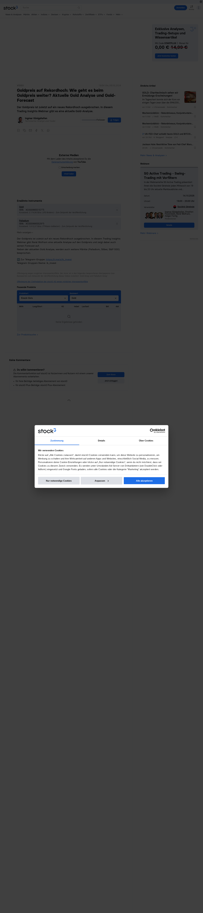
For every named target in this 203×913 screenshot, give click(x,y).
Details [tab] (101, 440)
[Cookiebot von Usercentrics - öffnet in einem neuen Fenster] (152, 431)
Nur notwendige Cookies (59, 480)
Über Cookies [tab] (146, 440)
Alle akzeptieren (144, 480)
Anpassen (100, 480)
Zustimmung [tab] (57, 440)
